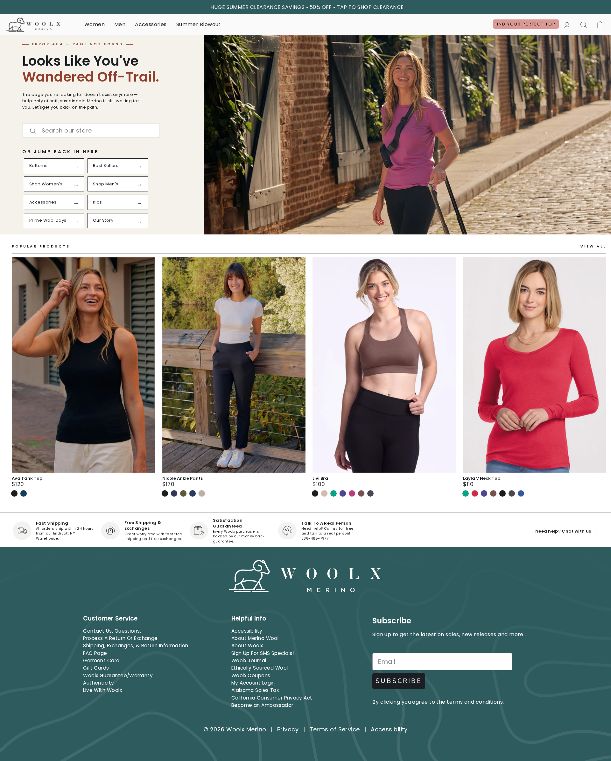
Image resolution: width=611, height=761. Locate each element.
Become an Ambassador (262, 705)
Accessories (150, 24)
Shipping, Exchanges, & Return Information (135, 645)
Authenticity (98, 682)
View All (593, 246)
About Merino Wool (255, 638)
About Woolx (247, 645)
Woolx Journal (248, 660)
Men (119, 24)
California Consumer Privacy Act (272, 697)
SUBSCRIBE (399, 681)
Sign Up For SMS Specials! (262, 653)
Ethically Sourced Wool (259, 667)
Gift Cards (96, 667)
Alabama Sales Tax (255, 690)
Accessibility (247, 631)
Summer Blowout (198, 24)
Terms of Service (335, 729)
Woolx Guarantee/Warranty (118, 675)
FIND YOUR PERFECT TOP (526, 24)
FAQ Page (95, 653)
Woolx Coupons (250, 675)
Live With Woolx (102, 690)
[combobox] (91, 130)
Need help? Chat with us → (565, 531)
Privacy (287, 729)
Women (94, 24)
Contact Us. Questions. (112, 631)
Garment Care (101, 660)
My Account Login (253, 682)
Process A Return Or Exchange (120, 638)
